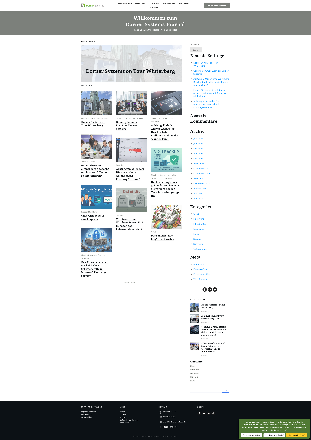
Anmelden (198, 264)
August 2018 (200, 188)
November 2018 (201, 183)
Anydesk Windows (88, 411)
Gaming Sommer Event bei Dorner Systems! (127, 125)
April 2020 (198, 178)
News (93, 118)
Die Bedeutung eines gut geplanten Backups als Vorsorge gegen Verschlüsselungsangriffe (165, 188)
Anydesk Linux (86, 417)
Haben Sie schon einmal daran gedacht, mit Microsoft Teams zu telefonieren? (95, 170)
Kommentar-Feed (202, 274)
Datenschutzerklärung (129, 420)
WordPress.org (200, 279)
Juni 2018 (198, 198)
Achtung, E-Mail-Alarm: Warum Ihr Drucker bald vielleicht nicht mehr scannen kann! (164, 132)
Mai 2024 (198, 158)
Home (122, 411)
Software (155, 121)
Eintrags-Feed (200, 269)
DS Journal (124, 414)
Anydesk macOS (87, 414)
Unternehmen (102, 118)
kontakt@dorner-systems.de (174, 422)
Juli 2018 (198, 193)
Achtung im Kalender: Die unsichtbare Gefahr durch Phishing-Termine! (130, 174)
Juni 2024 (198, 153)
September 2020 (202, 173)
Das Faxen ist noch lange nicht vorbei (162, 237)
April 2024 (198, 163)
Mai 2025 (198, 148)
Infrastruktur (162, 118)
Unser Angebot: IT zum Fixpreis (92, 217)
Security (171, 118)
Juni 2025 (198, 143)
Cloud (153, 118)
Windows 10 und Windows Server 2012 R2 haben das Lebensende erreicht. (129, 224)
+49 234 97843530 (170, 427)
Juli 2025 (198, 138)
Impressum (124, 423)
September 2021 (202, 168)
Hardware (161, 175)
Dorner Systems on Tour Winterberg (130, 70)
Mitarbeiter (86, 118)
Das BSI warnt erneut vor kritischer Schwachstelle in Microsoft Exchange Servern (94, 268)
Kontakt (123, 417)
